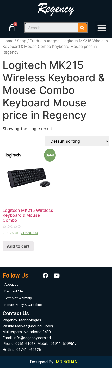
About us (11, 284)
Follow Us (15, 275)
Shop (21, 40)
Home (8, 40)
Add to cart (18, 246)
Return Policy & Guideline (23, 305)
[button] (102, 28)
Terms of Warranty (18, 298)
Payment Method (17, 291)
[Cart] (12, 28)
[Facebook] (45, 275)
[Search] (82, 27)
